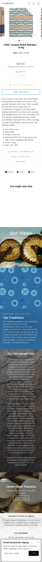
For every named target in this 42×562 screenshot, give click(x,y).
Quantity (21, 72)
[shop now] (21, 492)
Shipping (11, 67)
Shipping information (21, 152)
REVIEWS (21, 161)
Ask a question (21, 157)
